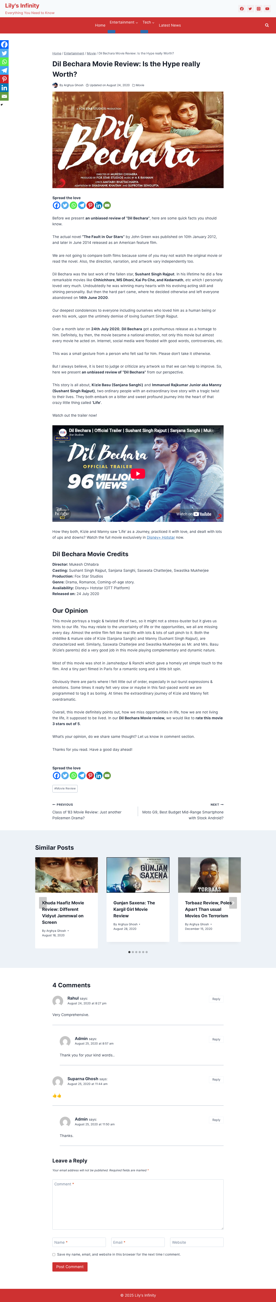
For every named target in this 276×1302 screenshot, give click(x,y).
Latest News (170, 25)
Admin (81, 1038)
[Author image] (55, 85)
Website (179, 1242)
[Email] (107, 205)
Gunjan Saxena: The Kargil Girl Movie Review (134, 909)
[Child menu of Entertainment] (111, 31)
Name (61, 1242)
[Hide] (1, 104)
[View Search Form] (267, 25)
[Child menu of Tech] (144, 31)
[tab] (129, 952)
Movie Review (65, 788)
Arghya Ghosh (73, 85)
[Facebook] (242, 8)
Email (119, 1242)
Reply (216, 999)
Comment (64, 1184)
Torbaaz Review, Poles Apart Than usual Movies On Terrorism (208, 909)
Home (100, 25)
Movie (140, 85)
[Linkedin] (98, 205)
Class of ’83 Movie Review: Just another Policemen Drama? (86, 811)
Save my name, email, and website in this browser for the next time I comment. (119, 1254)
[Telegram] (82, 205)
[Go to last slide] (43, 903)
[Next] (233, 903)
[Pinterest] (90, 205)
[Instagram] (258, 8)
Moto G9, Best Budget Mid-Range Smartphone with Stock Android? (183, 811)
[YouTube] (267, 8)
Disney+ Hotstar (161, 537)
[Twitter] (250, 8)
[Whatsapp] (73, 205)
